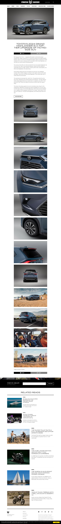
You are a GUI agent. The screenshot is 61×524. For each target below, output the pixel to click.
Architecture (42, 6)
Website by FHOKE (9, 515)
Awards (24, 518)
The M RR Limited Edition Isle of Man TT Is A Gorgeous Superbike (41, 452)
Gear (8, 6)
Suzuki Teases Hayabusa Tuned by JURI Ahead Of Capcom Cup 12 (29, 416)
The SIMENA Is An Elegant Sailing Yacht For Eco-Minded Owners (41, 473)
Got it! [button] (56, 522)
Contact (25, 513)
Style (28, 6)
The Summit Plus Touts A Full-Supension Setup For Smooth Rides (42, 431)
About (24, 511)
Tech (17, 6)
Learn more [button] (25, 522)
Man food (34, 6)
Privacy (24, 516)
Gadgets (23, 6)
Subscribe (50, 383)
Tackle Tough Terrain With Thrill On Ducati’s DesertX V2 (42, 493)
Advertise (25, 515)
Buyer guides (50, 6)
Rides (13, 6)
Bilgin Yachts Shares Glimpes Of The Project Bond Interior (30, 400)
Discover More (18, 96)
